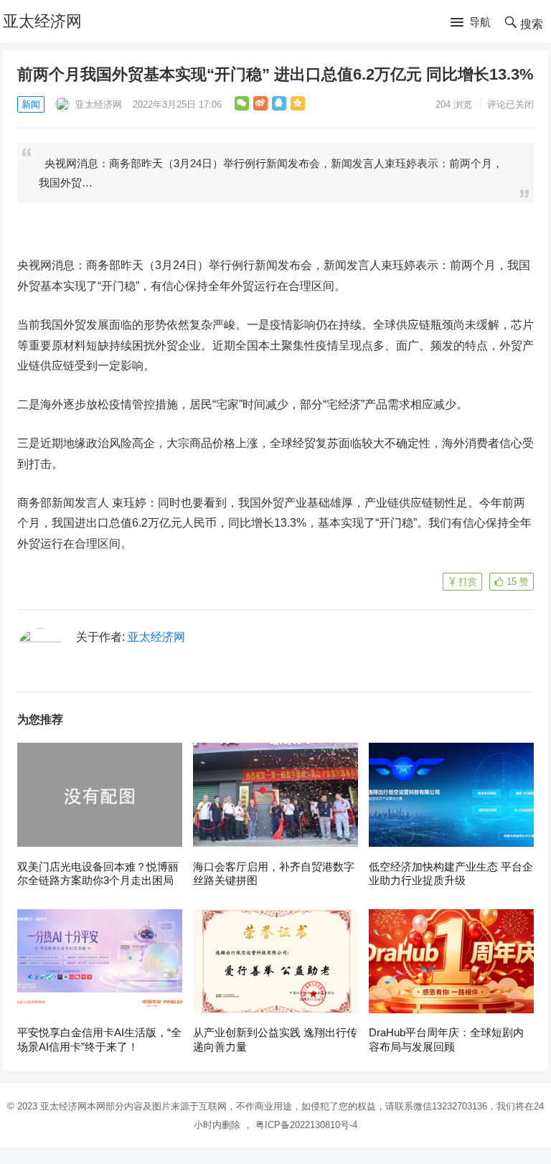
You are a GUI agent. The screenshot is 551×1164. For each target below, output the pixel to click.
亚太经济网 (42, 21)
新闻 (31, 104)
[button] (471, 23)
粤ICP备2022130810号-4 (306, 1125)
